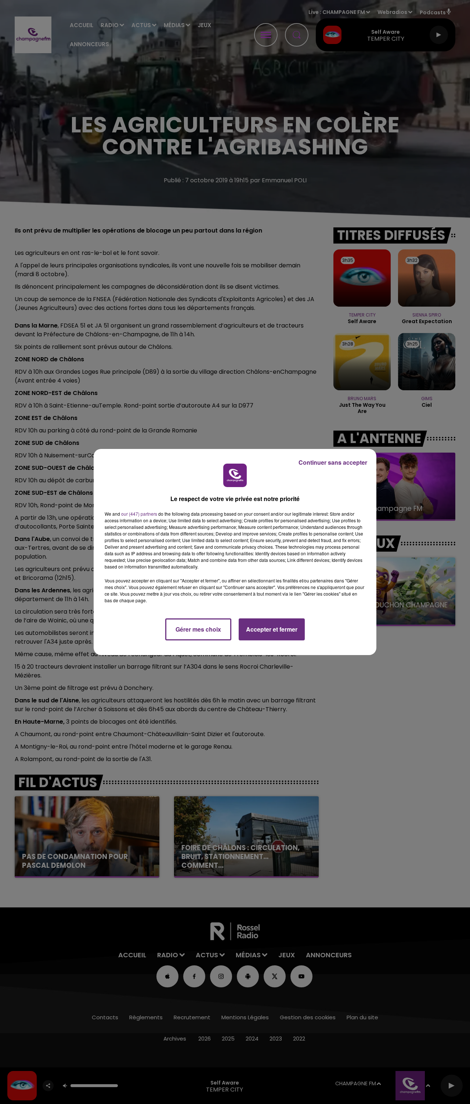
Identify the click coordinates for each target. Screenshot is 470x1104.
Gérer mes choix (198, 629)
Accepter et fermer (271, 629)
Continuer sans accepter (333, 462)
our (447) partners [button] (139, 514)
